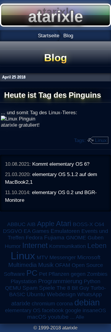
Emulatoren (65, 231)
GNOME (76, 238)
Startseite (48, 35)
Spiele (47, 288)
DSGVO (12, 231)
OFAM (62, 265)
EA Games (36, 231)
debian (87, 302)
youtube (58, 317)
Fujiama (54, 237)
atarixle (20, 303)
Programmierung (60, 281)
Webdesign (61, 294)
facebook (53, 310)
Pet (43, 274)
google (73, 310)
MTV (42, 257)
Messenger (62, 257)
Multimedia (22, 265)
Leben (97, 245)
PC (32, 273)
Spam (30, 288)
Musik (46, 265)
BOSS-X (83, 224)
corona (65, 304)
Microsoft (88, 257)
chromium (43, 304)
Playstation (24, 281)
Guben (96, 238)
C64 (99, 224)
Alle (80, 317)
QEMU (13, 288)
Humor (13, 246)
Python (92, 281)
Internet (35, 245)
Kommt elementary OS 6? (60, 164)
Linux (101, 140)
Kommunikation (67, 246)
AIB (31, 224)
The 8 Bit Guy (73, 288)
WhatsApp (89, 294)
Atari (63, 223)
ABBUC (16, 224)
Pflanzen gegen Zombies (78, 274)
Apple (45, 224)
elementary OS (23, 310)
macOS (36, 317)
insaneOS (94, 310)
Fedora (34, 238)
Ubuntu (36, 294)
